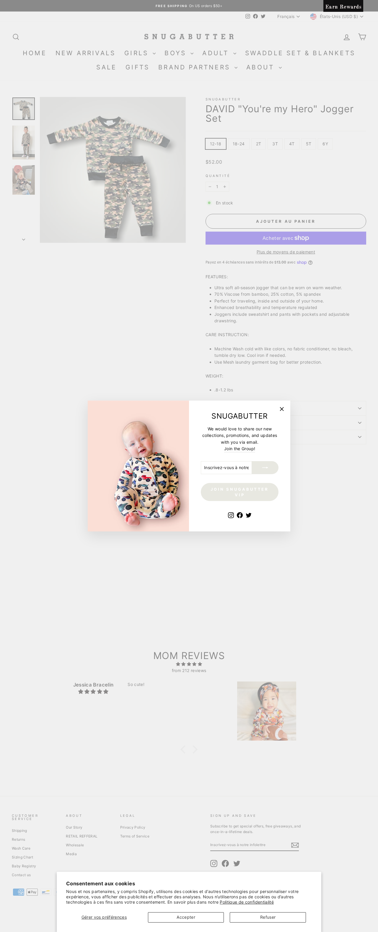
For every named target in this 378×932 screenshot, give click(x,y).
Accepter (186, 917)
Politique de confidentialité (247, 902)
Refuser (268, 917)
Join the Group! (239, 448)
